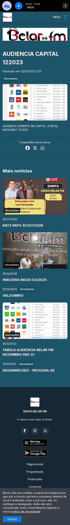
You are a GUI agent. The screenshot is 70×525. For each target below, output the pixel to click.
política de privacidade (25, 511)
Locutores (35, 486)
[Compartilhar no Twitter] (35, 148)
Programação (35, 471)
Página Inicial (35, 464)
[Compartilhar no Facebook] (27, 148)
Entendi (12, 519)
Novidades (11, 78)
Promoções (35, 479)
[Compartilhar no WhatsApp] (42, 148)
